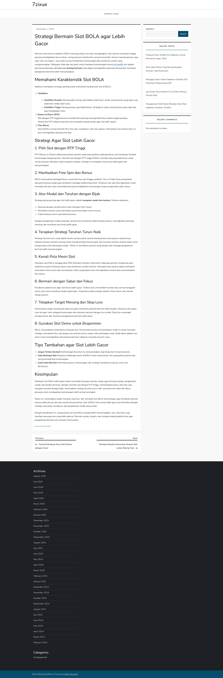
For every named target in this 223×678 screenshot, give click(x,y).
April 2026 (38, 498)
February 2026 (40, 509)
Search (150, 29)
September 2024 (41, 603)
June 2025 (38, 553)
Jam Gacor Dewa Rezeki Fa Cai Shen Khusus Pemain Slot (166, 93)
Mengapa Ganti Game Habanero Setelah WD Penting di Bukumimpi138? (167, 81)
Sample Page (111, 14)
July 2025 (38, 548)
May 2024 (38, 625)
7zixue (39, 4)
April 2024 (38, 631)
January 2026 (39, 515)
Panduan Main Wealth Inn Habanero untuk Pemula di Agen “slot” (165, 57)
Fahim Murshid (71, 674)
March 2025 (39, 570)
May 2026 (38, 492)
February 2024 (40, 642)
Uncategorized (43, 426)
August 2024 (39, 609)
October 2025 (40, 531)
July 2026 (38, 481)
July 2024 (38, 614)
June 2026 (38, 487)
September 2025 (41, 537)
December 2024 (41, 587)
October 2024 (40, 598)
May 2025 (38, 559)
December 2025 (41, 520)
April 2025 (38, 564)
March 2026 (39, 503)
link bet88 (118, 64)
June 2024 (38, 620)
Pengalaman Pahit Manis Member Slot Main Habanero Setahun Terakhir (166, 106)
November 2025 (41, 526)
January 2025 (39, 581)
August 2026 (39, 476)
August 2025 (39, 542)
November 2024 (41, 592)
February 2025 (40, 576)
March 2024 (39, 637)
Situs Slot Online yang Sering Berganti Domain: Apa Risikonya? (164, 69)
